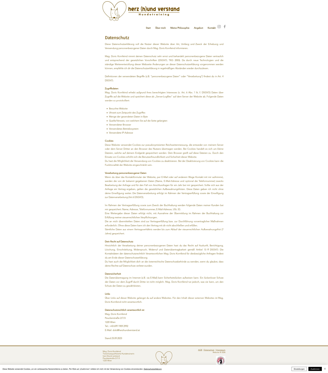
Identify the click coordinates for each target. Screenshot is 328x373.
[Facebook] (225, 26)
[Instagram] (219, 26)
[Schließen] (324, 369)
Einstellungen (299, 369)
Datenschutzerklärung (153, 369)
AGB (200, 350)
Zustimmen (315, 369)
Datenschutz (209, 350)
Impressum (220, 350)
